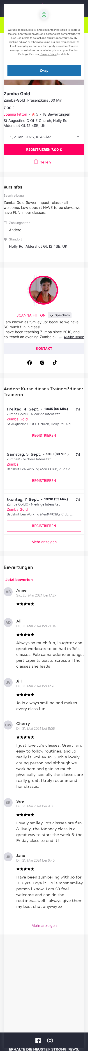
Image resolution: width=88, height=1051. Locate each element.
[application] (44, 525)
